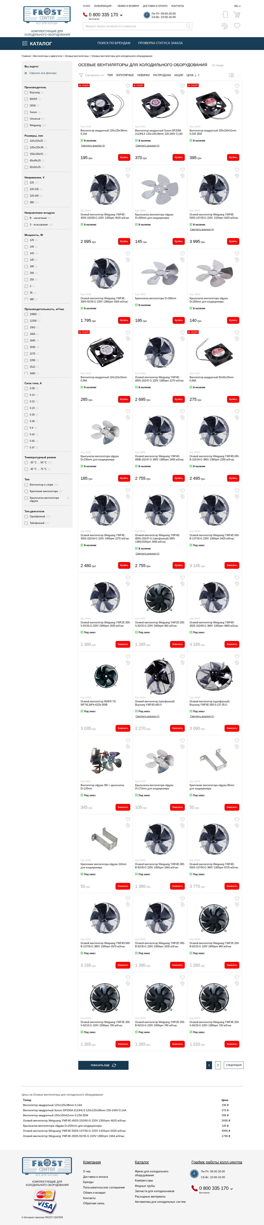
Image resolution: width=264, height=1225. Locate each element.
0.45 (32, 440)
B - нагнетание (38, 218)
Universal (35, 118)
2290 (32, 360)
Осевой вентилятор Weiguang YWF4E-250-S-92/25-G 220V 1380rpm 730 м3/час (214, 1024)
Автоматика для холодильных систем (160, 1201)
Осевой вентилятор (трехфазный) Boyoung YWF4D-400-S (155, 703)
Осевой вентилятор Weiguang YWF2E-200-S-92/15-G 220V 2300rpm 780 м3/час (105, 1024)
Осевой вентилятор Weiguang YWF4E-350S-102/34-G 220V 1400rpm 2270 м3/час (105, 537)
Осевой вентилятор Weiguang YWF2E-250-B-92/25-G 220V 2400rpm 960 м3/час (214, 945)
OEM (33, 105)
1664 (32, 333)
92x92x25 (35, 167)
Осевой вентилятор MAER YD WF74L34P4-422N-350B (98, 703)
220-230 (34, 189)
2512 (32, 366)
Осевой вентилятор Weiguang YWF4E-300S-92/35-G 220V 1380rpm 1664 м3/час (104, 300)
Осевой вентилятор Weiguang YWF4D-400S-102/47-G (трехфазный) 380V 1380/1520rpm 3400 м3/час (157, 538)
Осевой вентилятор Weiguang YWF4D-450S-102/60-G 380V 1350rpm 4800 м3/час (214, 624)
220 (32, 182)
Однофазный (37, 516)
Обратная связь (94, 1203)
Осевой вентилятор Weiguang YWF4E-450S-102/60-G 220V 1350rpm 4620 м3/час (105, 216)
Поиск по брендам (114, 43)
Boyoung (35, 92)
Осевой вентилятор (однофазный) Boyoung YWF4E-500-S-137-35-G (209, 703)
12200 (33, 320)
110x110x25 (36, 140)
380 (32, 202)
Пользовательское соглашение (104, 1187)
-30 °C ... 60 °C (38, 462)
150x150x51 (36, 153)
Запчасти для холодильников (154, 1191)
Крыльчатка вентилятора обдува (44, 499)
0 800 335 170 (103, 15)
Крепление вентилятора (44, 491)
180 (32, 266)
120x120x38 (36, 147)
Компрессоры (144, 1180)
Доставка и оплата (155, 6)
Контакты (177, 6)
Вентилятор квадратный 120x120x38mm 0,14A (52, 1105)
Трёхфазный (37, 523)
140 (32, 246)
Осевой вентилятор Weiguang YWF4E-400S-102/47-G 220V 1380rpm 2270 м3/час (159, 379)
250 (32, 279)
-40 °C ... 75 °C (38, 469)
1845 (32, 340)
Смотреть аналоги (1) (93, 145)
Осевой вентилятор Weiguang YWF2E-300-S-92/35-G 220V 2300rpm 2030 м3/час (105, 624)
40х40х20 (35, 160)
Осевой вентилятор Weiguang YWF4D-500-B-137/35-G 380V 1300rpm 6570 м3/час (105, 945)
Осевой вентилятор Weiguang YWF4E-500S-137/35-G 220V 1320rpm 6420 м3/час (214, 216)
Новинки (143, 75)
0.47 (32, 447)
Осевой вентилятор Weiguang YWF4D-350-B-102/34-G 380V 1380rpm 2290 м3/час (214, 458)
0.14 (32, 394)
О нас (86, 6)
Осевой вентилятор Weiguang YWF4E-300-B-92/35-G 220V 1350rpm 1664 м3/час (160, 866)
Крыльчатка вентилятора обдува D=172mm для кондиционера (154, 787)
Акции (178, 75)
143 (32, 253)
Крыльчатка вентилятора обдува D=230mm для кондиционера (100, 458)
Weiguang (35, 125)
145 (32, 259)
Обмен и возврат (128, 6)
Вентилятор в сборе (41, 484)
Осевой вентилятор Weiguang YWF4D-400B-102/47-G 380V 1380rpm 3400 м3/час (159, 458)
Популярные (125, 75)
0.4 (31, 427)
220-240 (34, 195)
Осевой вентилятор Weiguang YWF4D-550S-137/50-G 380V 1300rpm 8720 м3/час (214, 866)
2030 (32, 347)
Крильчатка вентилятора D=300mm (155, 298)
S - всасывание (39, 224)
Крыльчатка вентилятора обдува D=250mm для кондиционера (209, 300)
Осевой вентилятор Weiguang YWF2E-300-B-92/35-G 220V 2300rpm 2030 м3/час (160, 945)
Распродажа (162, 75)
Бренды (88, 1182)
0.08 (32, 388)
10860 (33, 314)
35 (31, 292)
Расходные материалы (150, 1196)
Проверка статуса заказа (160, 43)
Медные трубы (145, 1185)
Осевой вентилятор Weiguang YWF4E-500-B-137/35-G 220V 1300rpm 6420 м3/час (214, 537)
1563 (32, 327)
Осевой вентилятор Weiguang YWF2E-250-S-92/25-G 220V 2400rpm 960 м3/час (160, 624)
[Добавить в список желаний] (128, 86)
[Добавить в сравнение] (128, 91)
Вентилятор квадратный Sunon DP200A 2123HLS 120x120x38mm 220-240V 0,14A (159, 132)
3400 (32, 373)
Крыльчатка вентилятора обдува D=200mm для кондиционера (154, 216)
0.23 (32, 408)
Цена (190, 75)
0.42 (32, 434)
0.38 (32, 421)
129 (32, 240)
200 (32, 273)
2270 (32, 353)
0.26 (32, 414)
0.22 (32, 401)
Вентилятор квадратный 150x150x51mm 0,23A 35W (55, 1115)
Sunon (33, 112)
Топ (110, 75)
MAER (33, 99)
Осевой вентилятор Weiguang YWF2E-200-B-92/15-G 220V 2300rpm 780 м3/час (160, 1024)
